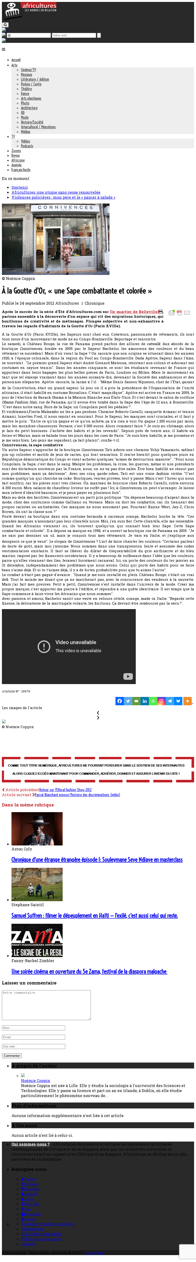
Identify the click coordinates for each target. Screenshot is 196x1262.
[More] (188, 701)
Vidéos (25, 141)
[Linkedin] (145, 701)
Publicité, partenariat (41, 1238)
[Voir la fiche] (23, 1075)
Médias (25, 131)
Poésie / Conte (31, 84)
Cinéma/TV (28, 69)
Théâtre (26, 88)
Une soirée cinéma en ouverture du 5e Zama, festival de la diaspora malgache (89, 971)
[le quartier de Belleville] (134, 311)
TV (13, 136)
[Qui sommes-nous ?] (4, 40)
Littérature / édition (35, 79)
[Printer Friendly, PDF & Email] (180, 315)
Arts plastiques (31, 98)
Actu (14, 65)
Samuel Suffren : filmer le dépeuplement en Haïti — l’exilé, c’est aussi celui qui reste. (94, 915)
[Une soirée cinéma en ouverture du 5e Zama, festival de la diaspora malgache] (37, 955)
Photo (25, 103)
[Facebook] (119, 701)
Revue (15, 155)
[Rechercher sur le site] (5, 24)
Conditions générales (41, 1233)
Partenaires (32, 1228)
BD (23, 112)
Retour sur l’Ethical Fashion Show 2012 (65, 789)
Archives (94, 1252)
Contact (28, 1243)
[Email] (136, 701)
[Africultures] (29, 19)
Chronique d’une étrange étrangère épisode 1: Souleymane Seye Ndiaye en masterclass (97, 859)
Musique (26, 74)
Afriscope (18, 160)
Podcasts (27, 146)
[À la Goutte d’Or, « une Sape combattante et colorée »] (55, 273)
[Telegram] (170, 701)
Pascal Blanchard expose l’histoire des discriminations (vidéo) (77, 794)
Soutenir (19, 187)
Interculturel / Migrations (38, 126)
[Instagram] (161, 701)
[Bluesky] (178, 701)
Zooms (16, 150)
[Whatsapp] (153, 701)
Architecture (29, 107)
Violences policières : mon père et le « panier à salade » (63, 197)
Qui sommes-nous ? (30, 1144)
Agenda (16, 165)
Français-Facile (20, 169)
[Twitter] (128, 701)
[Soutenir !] (98, 770)
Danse (25, 93)
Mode (24, 117)
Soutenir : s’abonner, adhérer (48, 1223)
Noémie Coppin (35, 1080)
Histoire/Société (32, 122)
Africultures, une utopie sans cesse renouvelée (55, 192)
